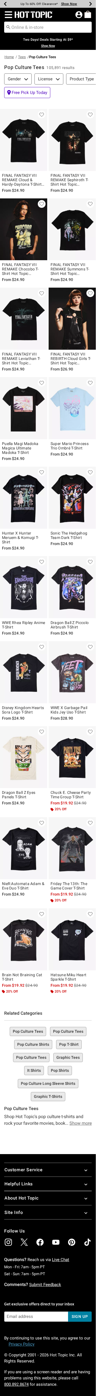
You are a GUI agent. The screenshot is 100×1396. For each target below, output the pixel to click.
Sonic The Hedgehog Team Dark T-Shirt (69, 535)
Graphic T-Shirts (48, 1096)
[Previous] (5, 4)
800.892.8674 (16, 1384)
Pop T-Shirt (69, 1044)
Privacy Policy (21, 1344)
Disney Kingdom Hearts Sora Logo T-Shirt (23, 709)
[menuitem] (87, 14)
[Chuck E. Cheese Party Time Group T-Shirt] (72, 757)
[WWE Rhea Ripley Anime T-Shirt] (23, 587)
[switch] (27, 92)
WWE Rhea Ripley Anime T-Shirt (23, 624)
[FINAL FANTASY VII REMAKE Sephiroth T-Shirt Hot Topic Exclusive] (72, 140)
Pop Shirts (60, 1070)
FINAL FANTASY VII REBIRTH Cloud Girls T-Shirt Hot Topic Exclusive (71, 358)
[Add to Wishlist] (42, 114)
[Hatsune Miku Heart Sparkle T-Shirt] (72, 939)
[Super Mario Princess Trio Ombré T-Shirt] (72, 408)
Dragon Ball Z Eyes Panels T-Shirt (18, 794)
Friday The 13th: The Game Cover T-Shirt (69, 885)
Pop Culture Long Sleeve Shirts (48, 1083)
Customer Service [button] (23, 1169)
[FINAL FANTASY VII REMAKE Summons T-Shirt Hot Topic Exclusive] (72, 229)
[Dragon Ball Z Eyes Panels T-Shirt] (23, 757)
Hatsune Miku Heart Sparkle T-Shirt (68, 977)
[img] (8, 1242)
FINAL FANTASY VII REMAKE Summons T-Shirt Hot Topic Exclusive (70, 269)
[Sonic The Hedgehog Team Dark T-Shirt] (72, 498)
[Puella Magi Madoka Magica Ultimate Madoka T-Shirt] (23, 408)
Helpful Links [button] (18, 1184)
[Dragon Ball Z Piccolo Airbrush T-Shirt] (72, 587)
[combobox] (48, 27)
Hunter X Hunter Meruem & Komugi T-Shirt (20, 537)
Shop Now (69, 4)
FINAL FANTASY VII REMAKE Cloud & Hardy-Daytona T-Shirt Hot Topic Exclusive (22, 179)
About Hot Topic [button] (21, 1198)
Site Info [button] (13, 1212)
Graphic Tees (68, 1057)
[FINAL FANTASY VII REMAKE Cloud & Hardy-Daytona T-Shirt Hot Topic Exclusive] (23, 140)
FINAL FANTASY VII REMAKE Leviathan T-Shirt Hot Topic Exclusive (21, 358)
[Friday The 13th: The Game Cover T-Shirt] (72, 848)
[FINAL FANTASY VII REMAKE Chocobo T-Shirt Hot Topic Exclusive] (23, 229)
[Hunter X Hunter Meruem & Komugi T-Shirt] (23, 498)
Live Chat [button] (60, 1259)
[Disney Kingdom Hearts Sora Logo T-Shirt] (23, 672)
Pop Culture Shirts (33, 1044)
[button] (7, 14)
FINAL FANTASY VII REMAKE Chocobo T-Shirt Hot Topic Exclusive (20, 269)
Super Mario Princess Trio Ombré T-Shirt (70, 445)
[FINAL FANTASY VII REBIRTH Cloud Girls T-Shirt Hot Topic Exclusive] (72, 319)
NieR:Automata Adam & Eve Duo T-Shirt (23, 885)
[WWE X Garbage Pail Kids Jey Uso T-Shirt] (72, 672)
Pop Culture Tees (28, 1031)
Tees (22, 57)
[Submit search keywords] (8, 26)
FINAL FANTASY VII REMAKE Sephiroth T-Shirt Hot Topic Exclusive (70, 179)
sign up (80, 1316)
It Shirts (34, 1070)
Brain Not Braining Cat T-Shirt (22, 977)
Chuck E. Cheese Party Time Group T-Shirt (71, 794)
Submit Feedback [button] (45, 1284)
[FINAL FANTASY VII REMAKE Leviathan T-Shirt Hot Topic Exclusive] (23, 319)
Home (9, 57)
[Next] (90, 4)
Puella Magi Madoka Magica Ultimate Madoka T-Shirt (20, 448)
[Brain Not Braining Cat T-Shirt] (23, 939)
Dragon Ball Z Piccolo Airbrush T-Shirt (70, 624)
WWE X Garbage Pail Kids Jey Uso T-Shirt (69, 709)
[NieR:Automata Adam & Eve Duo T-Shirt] (23, 848)
